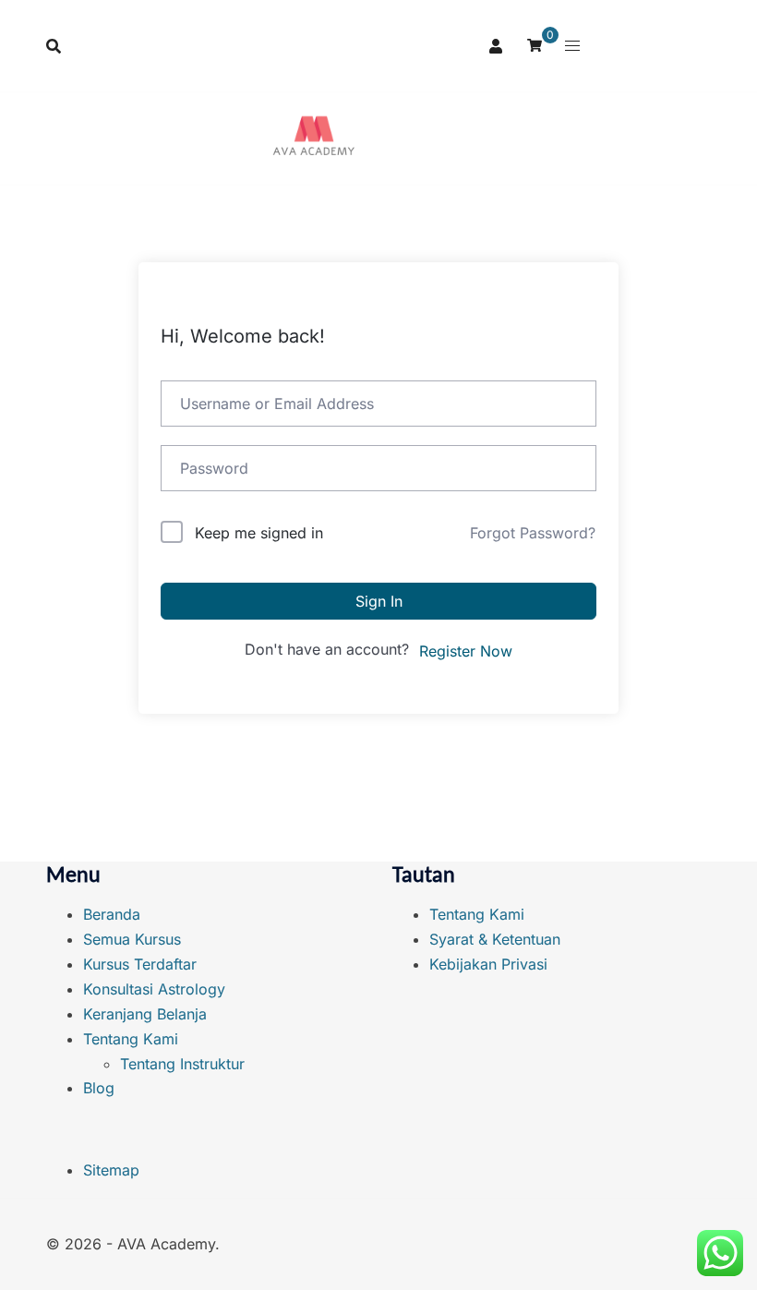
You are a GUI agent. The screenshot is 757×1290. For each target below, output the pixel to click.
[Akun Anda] (496, 45)
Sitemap (111, 1170)
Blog (98, 1088)
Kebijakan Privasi (488, 964)
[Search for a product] (53, 46)
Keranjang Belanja (145, 1014)
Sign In (379, 601)
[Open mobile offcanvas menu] (572, 45)
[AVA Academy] (314, 138)
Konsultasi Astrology (154, 989)
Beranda (111, 914)
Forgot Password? (532, 533)
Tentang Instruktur (182, 1064)
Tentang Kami (130, 1039)
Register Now (465, 651)
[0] (534, 44)
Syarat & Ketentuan (494, 939)
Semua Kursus (132, 939)
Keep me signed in (259, 533)
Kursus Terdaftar (140, 964)
